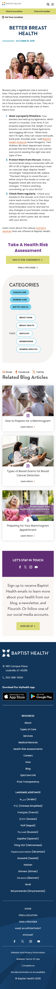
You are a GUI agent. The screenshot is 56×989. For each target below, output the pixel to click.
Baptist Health (20, 307)
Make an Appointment (28, 928)
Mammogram (26, 341)
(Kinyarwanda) (28, 891)
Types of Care (28, 729)
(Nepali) (28, 825)
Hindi (28, 884)
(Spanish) (28, 838)
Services (28, 735)
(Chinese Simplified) (28, 805)
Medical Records (28, 742)
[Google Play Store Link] (41, 696)
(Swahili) (28, 858)
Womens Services (28, 349)
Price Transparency (28, 781)
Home (28, 909)
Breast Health (26, 325)
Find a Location (14, 11)
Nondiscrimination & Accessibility (28, 972)
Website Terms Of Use (28, 959)
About (28, 722)
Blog (28, 768)
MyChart (28, 935)
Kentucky (24, 333)
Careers (28, 755)
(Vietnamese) (28, 845)
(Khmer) (28, 871)
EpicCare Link (28, 775)
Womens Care (20, 299)
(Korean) (28, 819)
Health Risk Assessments (26, 259)
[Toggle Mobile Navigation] (52, 4)
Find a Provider (42, 11)
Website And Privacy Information (28, 952)
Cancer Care (19, 292)
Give (28, 762)
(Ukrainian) (28, 851)
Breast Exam (25, 317)
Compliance (28, 965)
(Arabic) (28, 799)
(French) (28, 812)
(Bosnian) (28, 877)
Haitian (28, 864)
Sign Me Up (26, 626)
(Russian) (28, 832)
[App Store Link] (14, 696)
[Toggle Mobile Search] (48, 4)
